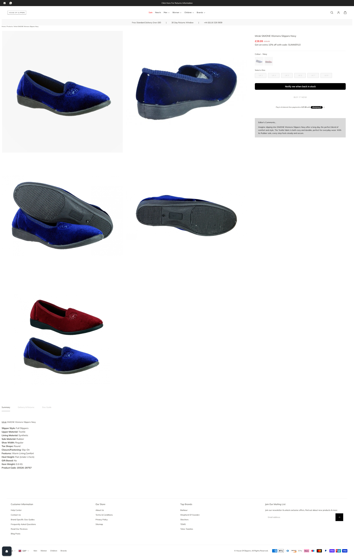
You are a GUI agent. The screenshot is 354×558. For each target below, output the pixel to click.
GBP (24, 551)
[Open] (6, 551)
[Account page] (338, 13)
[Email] (5, 3)
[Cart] (345, 13)
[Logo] (17, 12)
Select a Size (260, 70)
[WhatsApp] (11, 3)
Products (10, 26)
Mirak (4, 422)
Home (4, 26)
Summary (6, 407)
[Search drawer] (332, 13)
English (10, 551)
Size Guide (46, 407)
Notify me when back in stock (300, 86)
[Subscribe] (339, 517)
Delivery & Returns (26, 407)
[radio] (259, 61)
